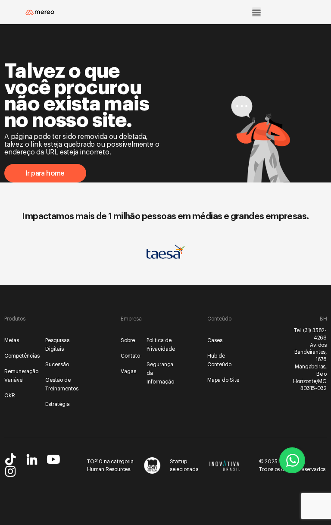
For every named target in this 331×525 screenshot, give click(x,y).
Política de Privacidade (156, 345)
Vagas (128, 371)
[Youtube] (53, 459)
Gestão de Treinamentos (61, 384)
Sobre (128, 340)
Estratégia (57, 404)
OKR (9, 395)
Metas (11, 340)
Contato (130, 355)
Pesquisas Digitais (57, 345)
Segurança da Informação (156, 373)
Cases (214, 340)
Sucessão (57, 364)
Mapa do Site (223, 380)
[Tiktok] (10, 459)
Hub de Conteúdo (219, 360)
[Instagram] (10, 471)
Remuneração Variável (21, 376)
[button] (256, 12)
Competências (21, 355)
